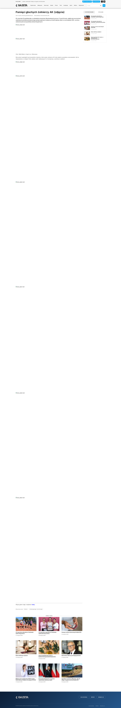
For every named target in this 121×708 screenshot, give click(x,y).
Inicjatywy (66, 5)
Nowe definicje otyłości (22, 655)
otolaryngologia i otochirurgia (35, 609)
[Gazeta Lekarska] (22, 5)
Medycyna (40, 5)
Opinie (51, 5)
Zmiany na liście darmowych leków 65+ (72, 632)
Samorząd (46, 5)
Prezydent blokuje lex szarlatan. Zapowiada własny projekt (47, 679)
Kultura (75, 5)
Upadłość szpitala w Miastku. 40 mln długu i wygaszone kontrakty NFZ (71, 679)
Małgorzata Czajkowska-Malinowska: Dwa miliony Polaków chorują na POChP (26, 679)
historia (25, 609)
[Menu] (104, 5)
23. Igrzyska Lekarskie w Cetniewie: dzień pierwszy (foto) (48, 633)
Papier (93, 697)
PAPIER (97, 705)
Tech (61, 5)
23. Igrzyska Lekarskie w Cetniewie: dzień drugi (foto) (25, 633)
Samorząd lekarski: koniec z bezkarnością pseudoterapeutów (47, 656)
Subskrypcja (96, 1)
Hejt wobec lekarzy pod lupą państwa (71, 655)
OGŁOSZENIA (91, 705)
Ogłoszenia (83, 697)
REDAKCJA (102, 705)
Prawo (56, 5)
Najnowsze (81, 5)
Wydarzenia (33, 5)
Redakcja (101, 697)
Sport (71, 5)
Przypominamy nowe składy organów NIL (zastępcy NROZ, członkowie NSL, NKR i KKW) (41, 1)
